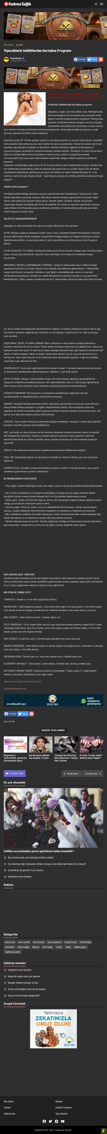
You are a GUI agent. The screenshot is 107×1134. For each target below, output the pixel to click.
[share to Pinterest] (100, 59)
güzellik (11, 721)
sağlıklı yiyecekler (12, 952)
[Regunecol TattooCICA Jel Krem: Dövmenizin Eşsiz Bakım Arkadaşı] (15, 744)
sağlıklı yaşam (80, 947)
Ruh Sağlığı (47, 947)
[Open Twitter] (50, 1121)
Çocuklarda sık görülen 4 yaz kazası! (25, 870)
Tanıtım (7, 1107)
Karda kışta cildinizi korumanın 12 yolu (39, 756)
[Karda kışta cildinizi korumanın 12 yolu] (41, 744)
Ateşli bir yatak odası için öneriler (24, 976)
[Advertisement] (53, 304)
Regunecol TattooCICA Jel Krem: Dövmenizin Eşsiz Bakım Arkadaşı (15, 759)
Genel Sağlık (85, 942)
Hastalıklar (9, 947)
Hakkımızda (9, 1113)
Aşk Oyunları (38, 942)
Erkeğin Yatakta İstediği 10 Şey (23, 982)
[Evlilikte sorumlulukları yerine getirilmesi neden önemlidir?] (53, 818)
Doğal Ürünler (71, 942)
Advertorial (10, 942)
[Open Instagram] (56, 1121)
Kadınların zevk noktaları (19, 876)
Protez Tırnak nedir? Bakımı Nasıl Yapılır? (91, 756)
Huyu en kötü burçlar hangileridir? (24, 995)
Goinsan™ (68, 1130)
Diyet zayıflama (54, 942)
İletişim (59, 1101)
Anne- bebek (24, 942)
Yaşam (59, 947)
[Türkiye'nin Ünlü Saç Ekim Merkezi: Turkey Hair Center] (66, 744)
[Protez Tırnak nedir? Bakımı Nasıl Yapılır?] (91, 744)
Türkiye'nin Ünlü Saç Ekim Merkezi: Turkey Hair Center (66, 758)
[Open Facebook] (44, 1121)
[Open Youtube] (62, 1121)
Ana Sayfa (9, 1101)
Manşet (35, 947)
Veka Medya (15, 58)
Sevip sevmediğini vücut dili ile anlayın (26, 989)
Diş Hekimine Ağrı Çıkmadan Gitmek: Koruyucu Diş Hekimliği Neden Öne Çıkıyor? (47, 864)
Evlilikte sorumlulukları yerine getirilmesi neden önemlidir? (39, 851)
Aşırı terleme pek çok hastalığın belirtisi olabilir (31, 857)
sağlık (68, 947)
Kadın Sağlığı (23, 947)
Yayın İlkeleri (61, 1113)
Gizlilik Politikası (63, 1107)
